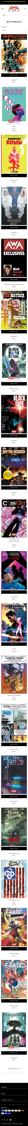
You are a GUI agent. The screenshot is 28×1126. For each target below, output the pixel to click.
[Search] (25, 15)
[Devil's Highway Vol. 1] (14, 827)
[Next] (25, 2)
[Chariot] (14, 622)
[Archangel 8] (14, 206)
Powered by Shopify (18, 1123)
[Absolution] (14, 53)
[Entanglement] (14, 1031)
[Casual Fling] (14, 570)
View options (14, 540)
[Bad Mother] (14, 310)
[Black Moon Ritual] (14, 362)
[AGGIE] (14, 105)
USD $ (5, 1107)
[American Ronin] (14, 154)
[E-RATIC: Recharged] (14, 927)
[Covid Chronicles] (14, 723)
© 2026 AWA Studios (6, 1123)
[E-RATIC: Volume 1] (14, 979)
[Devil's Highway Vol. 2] (14, 879)
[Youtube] (10, 1120)
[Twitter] (7, 1120)
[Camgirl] (14, 518)
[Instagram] (4, 1120)
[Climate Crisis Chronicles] (14, 674)
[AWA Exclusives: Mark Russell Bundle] (14, 258)
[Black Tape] (14, 414)
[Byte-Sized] (14, 466)
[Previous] (2, 2)
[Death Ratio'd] (14, 775)
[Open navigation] (2, 8)
